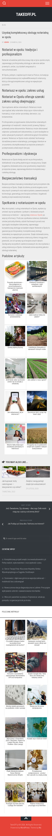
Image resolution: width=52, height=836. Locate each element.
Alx (40, 827)
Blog (4, 25)
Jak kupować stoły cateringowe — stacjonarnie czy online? (11, 484)
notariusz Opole (36, 215)
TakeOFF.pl (26, 14)
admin (6, 42)
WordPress (25, 827)
